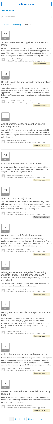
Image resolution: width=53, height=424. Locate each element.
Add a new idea (26, 4)
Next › (31, 419)
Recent (6, 24)
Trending (17, 24)
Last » (39, 419)
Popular (27, 24)
